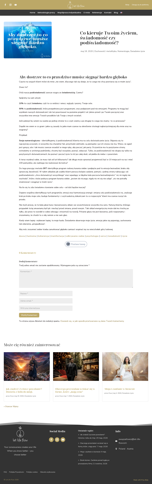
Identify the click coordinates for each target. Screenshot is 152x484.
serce (103, 236)
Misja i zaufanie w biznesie (119, 388)
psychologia (92, 236)
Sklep (127, 5)
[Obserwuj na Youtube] (16, 5)
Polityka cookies (32, 472)
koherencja (43, 236)
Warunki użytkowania (47, 472)
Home (32, 12)
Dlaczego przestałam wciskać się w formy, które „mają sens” (75, 390)
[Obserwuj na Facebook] (5, 5)
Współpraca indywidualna (69, 12)
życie (124, 236)
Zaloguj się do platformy (140, 5)
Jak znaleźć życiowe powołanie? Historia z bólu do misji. (24, 390)
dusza (22, 236)
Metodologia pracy (46, 12)
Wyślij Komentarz (29, 315)
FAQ (5, 472)
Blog (116, 12)
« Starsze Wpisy (11, 406)
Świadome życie (137, 51)
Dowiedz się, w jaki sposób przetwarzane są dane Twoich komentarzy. (92, 321)
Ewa (11, 396)
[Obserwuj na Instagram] (10, 5)
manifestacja (57, 236)
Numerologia (123, 51)
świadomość (114, 236)
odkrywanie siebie (75, 236)
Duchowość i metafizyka (105, 51)
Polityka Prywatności (16, 472)
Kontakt (107, 12)
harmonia (31, 236)
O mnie (86, 12)
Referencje (97, 12)
